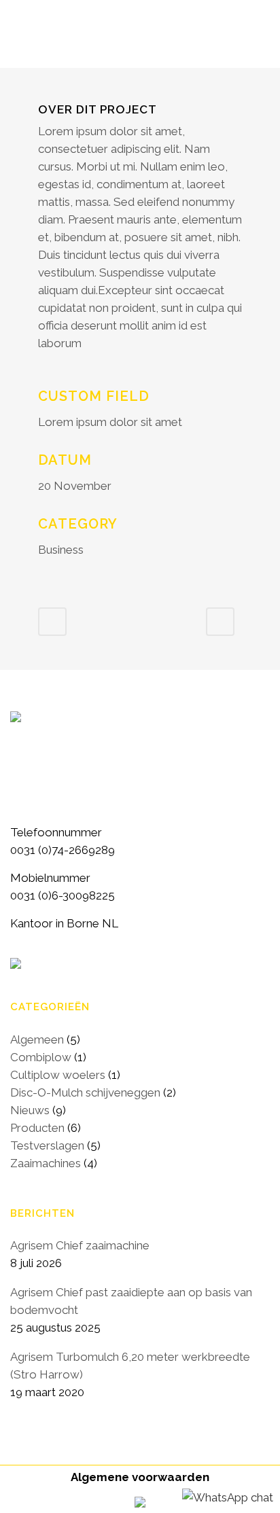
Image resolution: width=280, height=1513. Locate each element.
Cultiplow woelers (57, 1075)
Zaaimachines (45, 1163)
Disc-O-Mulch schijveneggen (85, 1092)
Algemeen (37, 1039)
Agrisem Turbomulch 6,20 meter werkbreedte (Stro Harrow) (130, 1365)
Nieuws (30, 1110)
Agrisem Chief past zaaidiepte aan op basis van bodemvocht (131, 1301)
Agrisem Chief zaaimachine (80, 1245)
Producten (37, 1128)
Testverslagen (47, 1145)
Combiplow (40, 1057)
